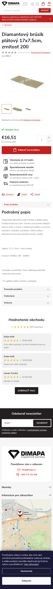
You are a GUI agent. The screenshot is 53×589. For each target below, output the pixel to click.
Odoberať (42, 423)
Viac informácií (31, 564)
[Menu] (49, 3)
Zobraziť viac (26, 390)
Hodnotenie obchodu (26, 319)
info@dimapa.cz (28, 469)
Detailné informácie (31, 120)
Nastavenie (26, 571)
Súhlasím (26, 580)
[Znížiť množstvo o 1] (48, 141)
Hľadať (45, 10)
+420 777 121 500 (29, 474)
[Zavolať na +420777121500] (32, 4)
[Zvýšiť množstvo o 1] (48, 137)
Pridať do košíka (29, 150)
